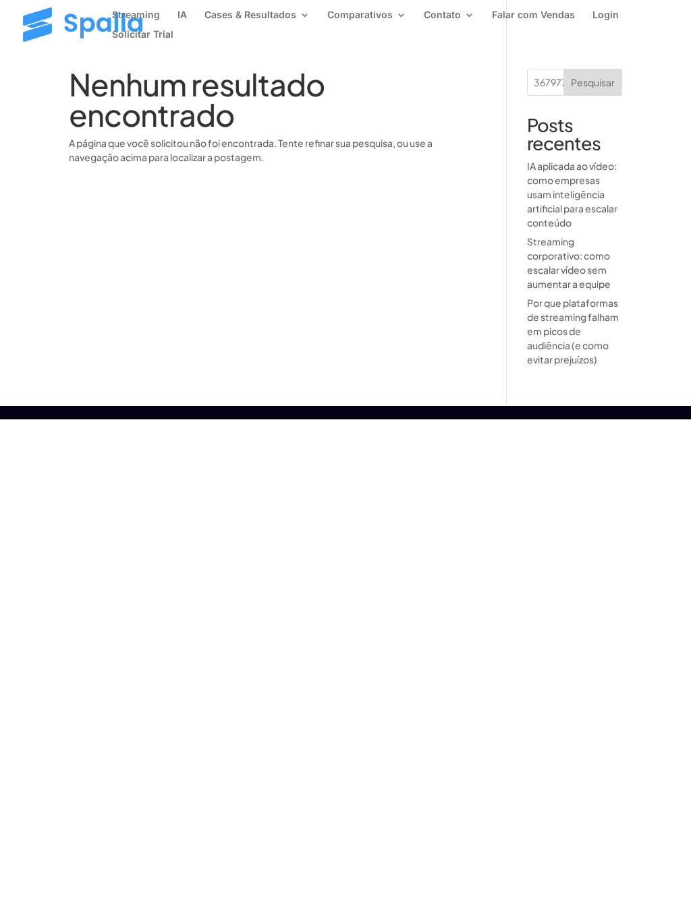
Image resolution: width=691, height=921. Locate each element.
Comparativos (360, 15)
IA (182, 15)
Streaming (136, 15)
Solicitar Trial (142, 35)
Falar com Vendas (533, 15)
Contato (442, 15)
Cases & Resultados (250, 15)
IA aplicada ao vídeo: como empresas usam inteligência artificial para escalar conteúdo (572, 194)
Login (605, 15)
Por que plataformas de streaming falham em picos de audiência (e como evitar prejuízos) (573, 331)
